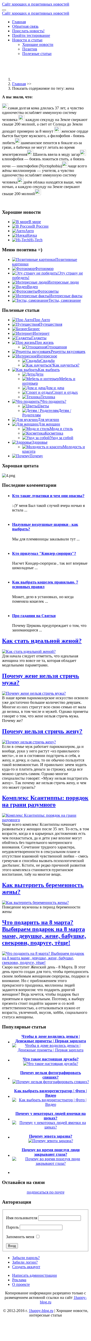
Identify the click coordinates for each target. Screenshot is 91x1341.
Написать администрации (34, 1275)
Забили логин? (25, 1262)
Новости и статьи (27, 40)
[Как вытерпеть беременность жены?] (35, 902)
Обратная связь (25, 26)
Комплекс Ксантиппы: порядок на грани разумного (45, 801)
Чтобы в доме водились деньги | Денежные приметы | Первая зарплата (50, 1038)
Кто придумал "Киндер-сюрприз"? (44, 553)
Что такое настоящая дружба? (51, 1059)
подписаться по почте (45, 1192)
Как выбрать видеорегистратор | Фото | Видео (50, 1093)
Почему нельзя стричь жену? (42, 731)
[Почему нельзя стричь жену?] (29, 742)
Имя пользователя (21, 1218)
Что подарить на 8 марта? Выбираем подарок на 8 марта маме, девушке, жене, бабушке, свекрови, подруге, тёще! (44, 932)
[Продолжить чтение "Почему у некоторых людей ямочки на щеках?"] (50, 1127)
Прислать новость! (28, 31)
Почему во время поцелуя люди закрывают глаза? (51, 1152)
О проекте (21, 1284)
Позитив (29, 49)
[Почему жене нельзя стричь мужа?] (34, 693)
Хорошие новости (37, 44)
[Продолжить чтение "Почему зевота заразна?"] (50, 1141)
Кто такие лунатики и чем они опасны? (48, 496)
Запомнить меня (20, 1237)
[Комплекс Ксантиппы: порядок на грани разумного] (45, 820)
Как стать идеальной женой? (42, 640)
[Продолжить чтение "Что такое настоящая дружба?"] (50, 1063)
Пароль (12, 1227)
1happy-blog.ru (41, 1310)
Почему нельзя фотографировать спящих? (50, 1075)
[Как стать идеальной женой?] (29, 651)
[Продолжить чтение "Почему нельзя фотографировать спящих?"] (50, 1082)
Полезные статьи (37, 53)
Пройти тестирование (31, 35)
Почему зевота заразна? (50, 1136)
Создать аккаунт (26, 1267)
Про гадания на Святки (34, 616)
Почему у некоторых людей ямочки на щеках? (50, 1115)
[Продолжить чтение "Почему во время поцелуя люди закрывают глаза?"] (50, 1163)
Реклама (19, 1280)
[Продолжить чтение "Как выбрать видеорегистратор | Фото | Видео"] (50, 1104)
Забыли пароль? (26, 1258)
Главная (19, 22)
